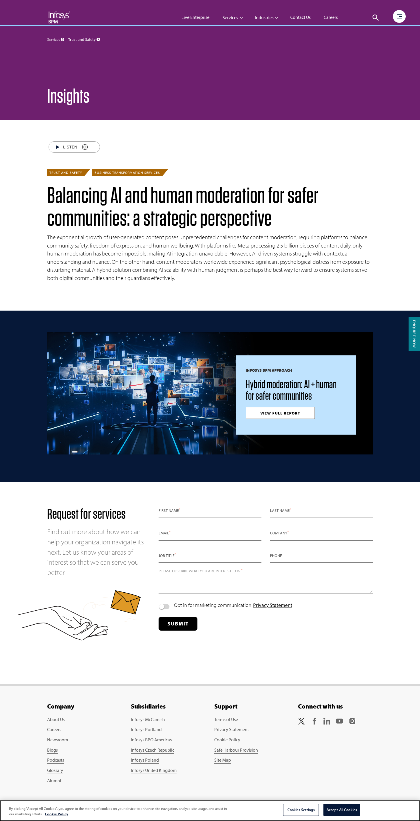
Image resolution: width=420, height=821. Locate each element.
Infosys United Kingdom (154, 770)
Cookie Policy (227, 739)
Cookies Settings (301, 809)
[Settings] (85, 147)
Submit (178, 623)
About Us (56, 719)
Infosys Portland (146, 729)
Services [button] (54, 39)
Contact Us (300, 17)
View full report (280, 413)
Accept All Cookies (342, 809)
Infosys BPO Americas (151, 739)
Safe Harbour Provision (236, 750)
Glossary (55, 770)
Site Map (222, 760)
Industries (264, 17)
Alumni (54, 780)
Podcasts (55, 760)
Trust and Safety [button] (82, 39)
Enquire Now (414, 334)
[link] (301, 720)
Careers (331, 17)
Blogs (52, 750)
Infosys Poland (145, 760)
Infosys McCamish (148, 719)
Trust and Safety (65, 172)
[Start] (57, 147)
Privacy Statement (272, 605)
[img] (59, 17)
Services (230, 17)
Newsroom (57, 739)
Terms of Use (226, 719)
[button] (375, 17)
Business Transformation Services (127, 172)
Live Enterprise (195, 17)
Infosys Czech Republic (152, 750)
